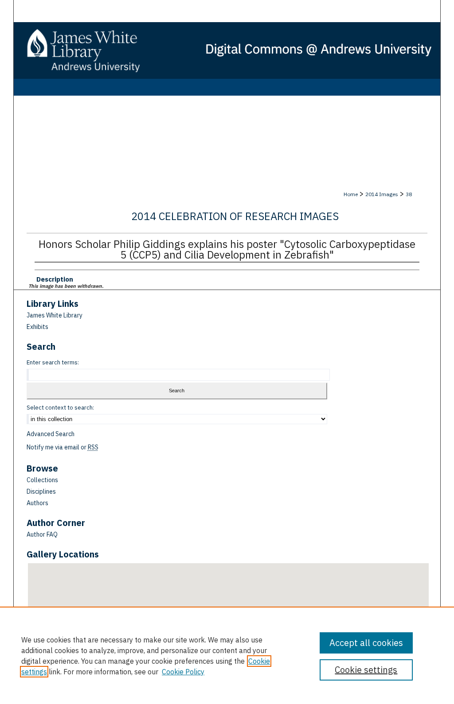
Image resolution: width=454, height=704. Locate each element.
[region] (227, 655)
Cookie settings (366, 670)
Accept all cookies (366, 643)
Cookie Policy (183, 671)
